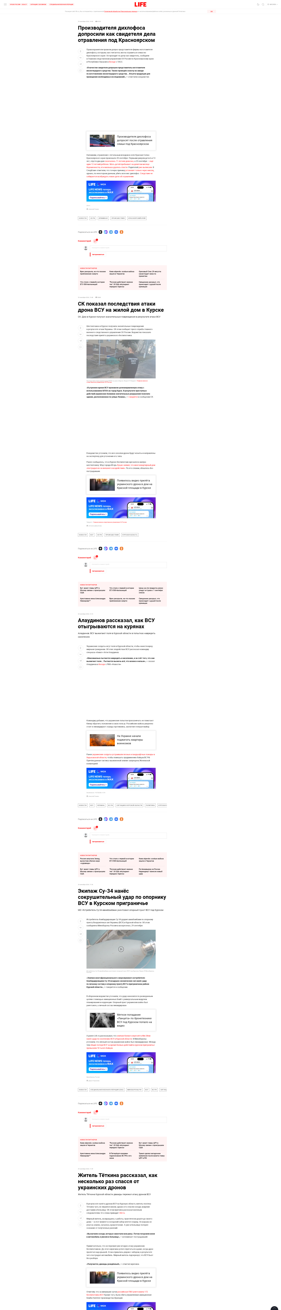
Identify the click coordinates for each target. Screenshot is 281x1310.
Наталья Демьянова (95, 525)
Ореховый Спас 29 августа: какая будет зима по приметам (150, 273)
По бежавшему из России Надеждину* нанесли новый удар (150, 871)
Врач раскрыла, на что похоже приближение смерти (93, 272)
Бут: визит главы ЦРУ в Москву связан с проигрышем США (92, 590)
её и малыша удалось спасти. (114, 167)
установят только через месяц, (139, 170)
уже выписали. (145, 167)
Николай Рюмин (94, 209)
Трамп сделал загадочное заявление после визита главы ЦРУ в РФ (152, 1202)
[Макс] (106, 232)
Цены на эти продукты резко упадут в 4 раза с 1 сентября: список (151, 590)
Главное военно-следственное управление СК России (110, 522)
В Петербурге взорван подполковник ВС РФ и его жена (120, 1202)
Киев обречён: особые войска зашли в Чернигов (121, 272)
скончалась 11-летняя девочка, (119, 161)
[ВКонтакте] (116, 232)
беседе (112, 61)
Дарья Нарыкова (94, 1128)
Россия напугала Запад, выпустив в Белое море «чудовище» (90, 860)
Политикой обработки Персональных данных (120, 11)
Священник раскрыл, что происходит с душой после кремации (150, 284)
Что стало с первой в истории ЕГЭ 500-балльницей (92, 283)
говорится (133, 396)
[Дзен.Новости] (100, 232)
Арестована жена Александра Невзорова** (92, 599)
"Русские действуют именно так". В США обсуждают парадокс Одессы (121, 284)
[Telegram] (111, 232)
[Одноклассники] (121, 232)
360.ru (122, 1260)
